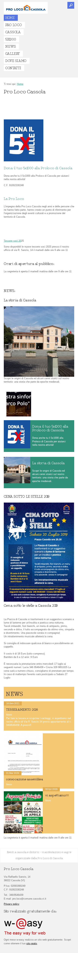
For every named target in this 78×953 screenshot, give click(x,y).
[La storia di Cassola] (17, 470)
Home (10, 17)
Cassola (12, 32)
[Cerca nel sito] (70, 5)
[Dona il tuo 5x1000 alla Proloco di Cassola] (23, 160)
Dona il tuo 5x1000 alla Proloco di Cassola (38, 168)
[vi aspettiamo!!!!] (23, 812)
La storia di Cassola (48, 463)
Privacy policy (11, 904)
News (10, 46)
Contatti (13, 68)
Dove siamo (15, 61)
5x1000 (10, 39)
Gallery (12, 53)
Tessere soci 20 (12, 240)
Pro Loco (13, 25)
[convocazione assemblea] (23, 754)
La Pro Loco (14, 198)
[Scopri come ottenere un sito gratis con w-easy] (25, 934)
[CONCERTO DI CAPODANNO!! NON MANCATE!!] (18, 404)
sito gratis (31, 943)
